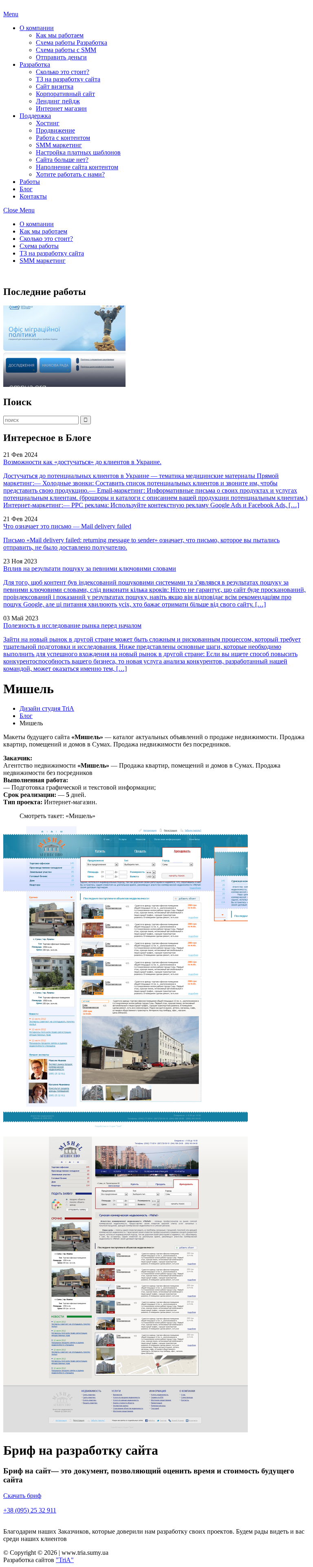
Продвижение (55, 130)
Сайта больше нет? (62, 159)
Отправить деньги (61, 57)
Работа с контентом (63, 137)
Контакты (33, 196)
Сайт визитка (54, 86)
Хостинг (48, 123)
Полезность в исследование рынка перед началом (72, 625)
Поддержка (35, 115)
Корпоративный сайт (65, 93)
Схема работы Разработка (71, 42)
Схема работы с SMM (66, 49)
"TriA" (65, 1559)
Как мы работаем (60, 35)
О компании (37, 27)
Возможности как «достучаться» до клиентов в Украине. (82, 461)
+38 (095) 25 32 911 (29, 1510)
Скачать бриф (22, 1495)
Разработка (35, 64)
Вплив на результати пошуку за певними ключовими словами (89, 568)
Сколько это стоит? (62, 71)
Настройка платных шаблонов (78, 152)
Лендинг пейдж (58, 101)
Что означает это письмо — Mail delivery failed (67, 526)
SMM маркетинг (59, 145)
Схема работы (39, 245)
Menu (10, 14)
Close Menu (19, 210)
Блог (26, 189)
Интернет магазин (61, 108)
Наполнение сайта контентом (77, 167)
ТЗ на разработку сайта (68, 79)
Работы (30, 181)
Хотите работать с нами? (70, 174)
